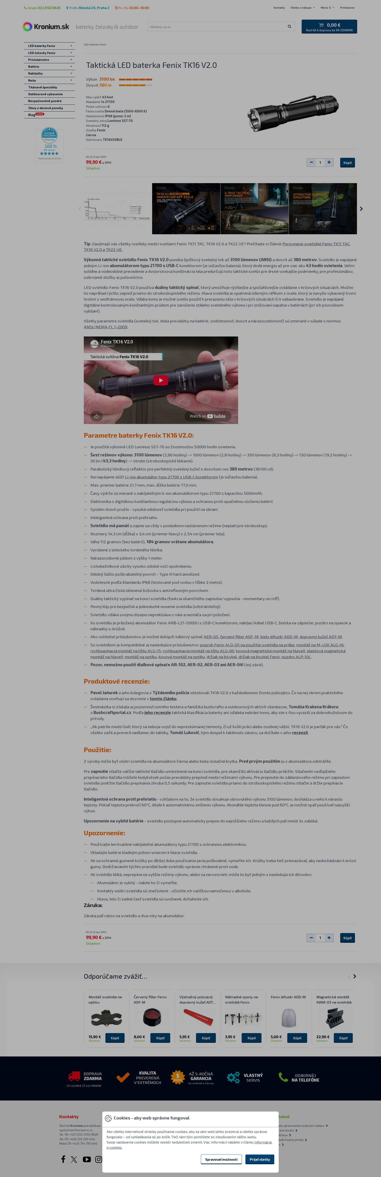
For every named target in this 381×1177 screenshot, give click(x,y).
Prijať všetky (260, 1159)
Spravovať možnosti (221, 1159)
